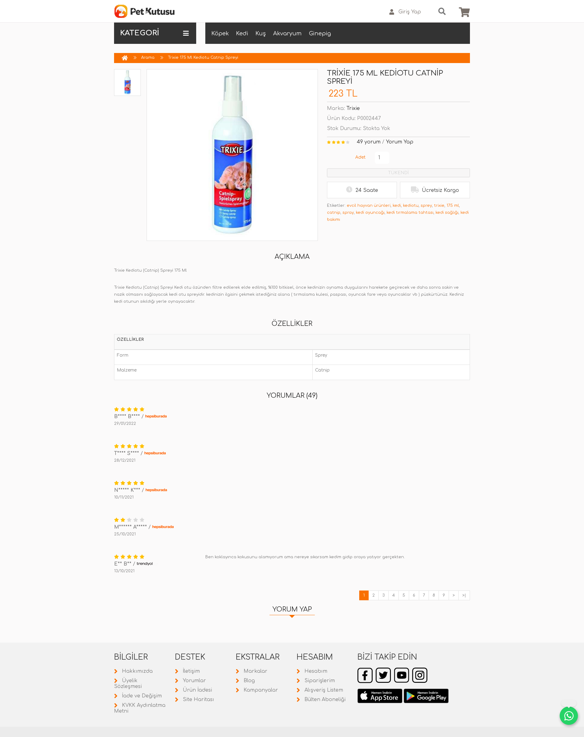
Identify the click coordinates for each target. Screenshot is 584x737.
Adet (360, 157)
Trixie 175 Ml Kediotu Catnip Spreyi (203, 57)
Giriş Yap (409, 12)
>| (464, 595)
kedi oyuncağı (370, 212)
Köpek (220, 33)
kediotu (411, 205)
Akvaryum (287, 33)
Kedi (242, 33)
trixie (439, 205)
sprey (426, 205)
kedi (397, 205)
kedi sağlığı (447, 212)
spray (348, 212)
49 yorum (369, 142)
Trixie (353, 108)
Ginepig (320, 33)
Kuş (260, 33)
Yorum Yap (399, 142)
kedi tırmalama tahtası (410, 212)
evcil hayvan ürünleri (369, 205)
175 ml (453, 205)
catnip (333, 212)
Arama (148, 57)
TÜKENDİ (398, 173)
